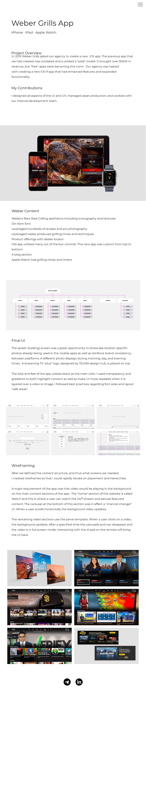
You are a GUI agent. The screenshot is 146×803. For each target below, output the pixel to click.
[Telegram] (67, 682)
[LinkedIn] (79, 682)
